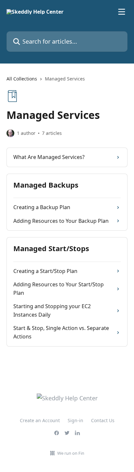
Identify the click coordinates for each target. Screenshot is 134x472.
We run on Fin (70, 453)
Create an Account (40, 420)
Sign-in (75, 420)
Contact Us (102, 420)
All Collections (22, 79)
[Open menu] (121, 12)
